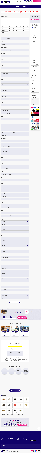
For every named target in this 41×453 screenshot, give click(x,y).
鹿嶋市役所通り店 (4, 180)
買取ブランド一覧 (34, 95)
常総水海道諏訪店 (4, 204)
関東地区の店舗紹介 (9, 9)
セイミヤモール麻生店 (5, 67)
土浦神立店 (3, 224)
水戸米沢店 (3, 276)
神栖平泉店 (3, 98)
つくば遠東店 (4, 130)
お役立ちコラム (33, 104)
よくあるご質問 (38, 3)
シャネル (34, 445)
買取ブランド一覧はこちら (14, 390)
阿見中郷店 (3, 165)
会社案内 (36, 437)
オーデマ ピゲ (21, 445)
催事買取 (24, 332)
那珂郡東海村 (4, 30)
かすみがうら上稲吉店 (5, 56)
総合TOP (2, 434)
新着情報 (2, 439)
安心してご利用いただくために (11, 438)
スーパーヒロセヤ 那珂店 (5, 257)
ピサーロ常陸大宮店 (5, 119)
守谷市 (25, 30)
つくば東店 (3, 127)
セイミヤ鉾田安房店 (5, 90)
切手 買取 (34, 56)
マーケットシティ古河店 (5, 191)
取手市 (25, 28)
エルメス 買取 (32, 78)
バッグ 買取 (34, 43)
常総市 (4, 28)
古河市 (25, 26)
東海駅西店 (3, 251)
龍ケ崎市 (4, 32)
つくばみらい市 (4, 19)
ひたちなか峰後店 (4, 148)
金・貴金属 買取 (34, 45)
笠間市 (11, 26)
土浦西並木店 (4, 221)
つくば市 (11, 24)
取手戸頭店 (3, 245)
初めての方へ (16, 3)
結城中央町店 (4, 44)
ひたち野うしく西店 (5, 73)
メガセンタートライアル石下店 (6, 207)
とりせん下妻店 (4, 104)
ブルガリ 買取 (32, 91)
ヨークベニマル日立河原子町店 (6, 113)
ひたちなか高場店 (4, 151)
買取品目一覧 (18, 434)
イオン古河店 (4, 196)
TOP (13, 3)
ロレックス (10, 445)
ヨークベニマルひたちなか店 (6, 154)
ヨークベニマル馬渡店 (5, 143)
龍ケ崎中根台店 (4, 295)
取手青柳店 (3, 237)
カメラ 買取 (34, 62)
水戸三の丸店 (4, 265)
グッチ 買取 (32, 85)
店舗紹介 (6, 9)
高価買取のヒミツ (9, 437)
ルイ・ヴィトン (37, 445)
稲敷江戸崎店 (4, 84)
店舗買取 (5, 332)
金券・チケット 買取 (35, 58)
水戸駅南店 (3, 273)
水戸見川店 (3, 278)
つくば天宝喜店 (4, 124)
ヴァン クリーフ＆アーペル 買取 (34, 93)
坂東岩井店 (3, 61)
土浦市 (18, 28)
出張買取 (15, 332)
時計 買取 (34, 41)
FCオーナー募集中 (33, 440)
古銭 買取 (34, 60)
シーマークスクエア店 (5, 110)
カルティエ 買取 (33, 86)
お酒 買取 (18, 439)
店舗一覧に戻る (13, 302)
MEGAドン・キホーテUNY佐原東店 (7, 82)
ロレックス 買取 (33, 70)
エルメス (31, 445)
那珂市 (11, 30)
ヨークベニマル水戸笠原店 (6, 270)
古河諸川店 (3, 198)
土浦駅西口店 (4, 229)
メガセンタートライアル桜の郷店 (6, 50)
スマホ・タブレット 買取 (35, 64)
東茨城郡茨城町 (18, 19)
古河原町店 (3, 188)
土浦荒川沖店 (4, 226)
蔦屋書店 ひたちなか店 (5, 141)
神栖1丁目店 (4, 96)
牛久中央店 (3, 76)
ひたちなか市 (18, 24)
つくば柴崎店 (4, 135)
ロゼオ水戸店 (4, 268)
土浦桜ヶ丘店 (4, 231)
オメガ (13, 445)
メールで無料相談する (23, 317)
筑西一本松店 (4, 213)
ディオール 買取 (33, 83)
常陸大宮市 (4, 24)
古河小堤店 (3, 193)
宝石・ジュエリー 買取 (35, 47)
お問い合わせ (35, 19)
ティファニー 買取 (33, 88)
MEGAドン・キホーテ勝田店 (6, 146)
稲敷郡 (4, 26)
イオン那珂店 (4, 259)
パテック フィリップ (17, 445)
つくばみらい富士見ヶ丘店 (6, 38)
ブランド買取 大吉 (2, 9)
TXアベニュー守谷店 (5, 287)
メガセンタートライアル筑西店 (6, 215)
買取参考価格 (31, 3)
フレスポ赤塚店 (4, 281)
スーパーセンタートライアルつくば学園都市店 (8, 132)
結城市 (11, 19)
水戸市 (18, 30)
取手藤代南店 (4, 240)
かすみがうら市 (25, 19)
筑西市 (11, 28)
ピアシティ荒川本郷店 (5, 168)
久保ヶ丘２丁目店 (4, 289)
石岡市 (25, 24)
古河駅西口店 (4, 185)
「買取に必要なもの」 (32, 11)
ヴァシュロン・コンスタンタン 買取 (34, 77)
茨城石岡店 (3, 159)
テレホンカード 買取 (35, 66)
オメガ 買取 (32, 72)
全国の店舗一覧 (34, 37)
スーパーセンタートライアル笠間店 (7, 174)
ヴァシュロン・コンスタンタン (26, 445)
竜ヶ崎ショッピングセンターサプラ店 (7, 298)
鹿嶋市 (18, 26)
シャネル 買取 (32, 80)
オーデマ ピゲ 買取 (33, 75)
